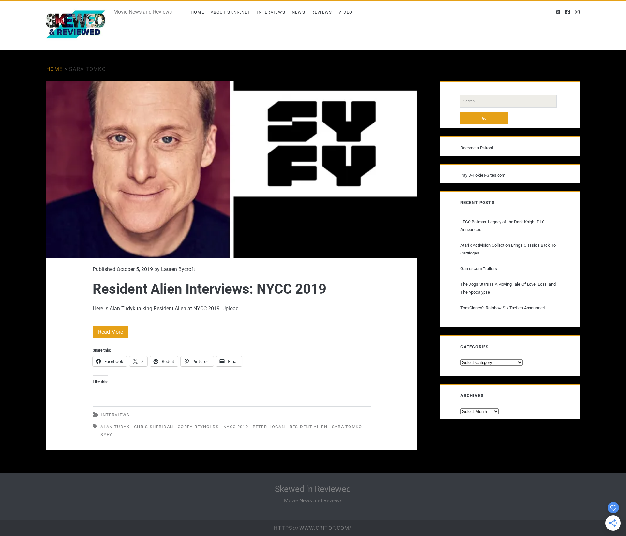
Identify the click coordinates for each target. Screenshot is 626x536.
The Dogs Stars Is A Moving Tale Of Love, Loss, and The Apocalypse (508, 288)
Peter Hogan (269, 426)
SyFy (106, 434)
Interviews (271, 12)
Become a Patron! (476, 147)
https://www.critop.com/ (313, 528)
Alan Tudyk (114, 426)
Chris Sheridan (153, 426)
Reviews (321, 12)
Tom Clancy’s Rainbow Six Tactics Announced (502, 307)
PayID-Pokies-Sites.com (482, 175)
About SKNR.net (230, 12)
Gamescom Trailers (478, 268)
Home (197, 12)
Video (345, 12)
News (298, 12)
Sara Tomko (347, 426)
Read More (113, 333)
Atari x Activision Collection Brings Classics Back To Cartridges (508, 249)
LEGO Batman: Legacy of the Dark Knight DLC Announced (502, 225)
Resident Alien (308, 426)
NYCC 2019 (235, 426)
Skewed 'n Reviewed (313, 489)
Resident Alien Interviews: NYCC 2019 (231, 169)
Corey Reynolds (198, 426)
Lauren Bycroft (178, 269)
